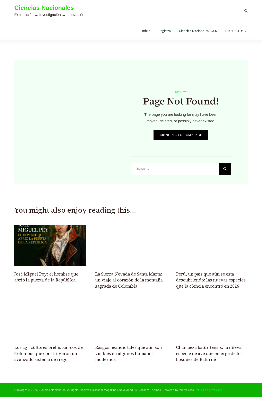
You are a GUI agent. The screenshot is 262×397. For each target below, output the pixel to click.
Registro (164, 30)
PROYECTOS (234, 30)
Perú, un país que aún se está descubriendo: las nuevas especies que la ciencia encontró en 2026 (211, 280)
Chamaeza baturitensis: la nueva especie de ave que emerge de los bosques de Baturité (209, 353)
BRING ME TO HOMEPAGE (181, 135)
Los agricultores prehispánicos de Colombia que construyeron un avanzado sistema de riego (48, 353)
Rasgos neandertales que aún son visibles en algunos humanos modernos (128, 353)
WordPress (186, 389)
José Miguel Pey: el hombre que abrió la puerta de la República (46, 277)
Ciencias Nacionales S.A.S (198, 30)
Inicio (146, 30)
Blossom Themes (149, 389)
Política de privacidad (208, 389)
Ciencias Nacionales (44, 7)
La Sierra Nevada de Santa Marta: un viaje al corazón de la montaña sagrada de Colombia (129, 280)
